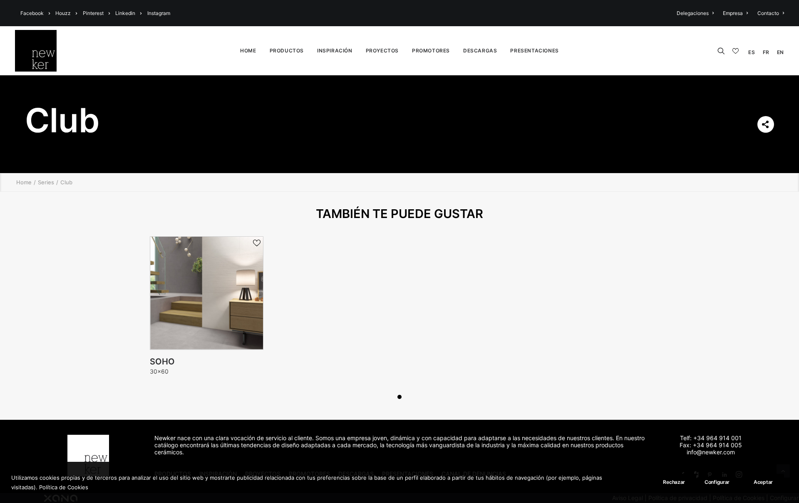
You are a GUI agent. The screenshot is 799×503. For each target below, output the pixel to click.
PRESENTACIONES (534, 50)
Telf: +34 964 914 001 (711, 437)
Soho (162, 362)
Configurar (717, 482)
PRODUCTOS (287, 50)
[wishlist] (736, 51)
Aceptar (763, 482)
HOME (248, 50)
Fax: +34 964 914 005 (711, 444)
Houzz (63, 13)
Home (24, 182)
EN (780, 52)
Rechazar (674, 482)
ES (751, 52)
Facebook (32, 13)
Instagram (158, 13)
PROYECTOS (382, 50)
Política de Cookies (63, 486)
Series (46, 182)
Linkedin (125, 13)
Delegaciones (693, 13)
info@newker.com (711, 452)
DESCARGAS (480, 50)
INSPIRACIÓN (334, 50)
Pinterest (93, 13)
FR (766, 52)
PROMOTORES (431, 50)
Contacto (768, 13)
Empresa (733, 13)
